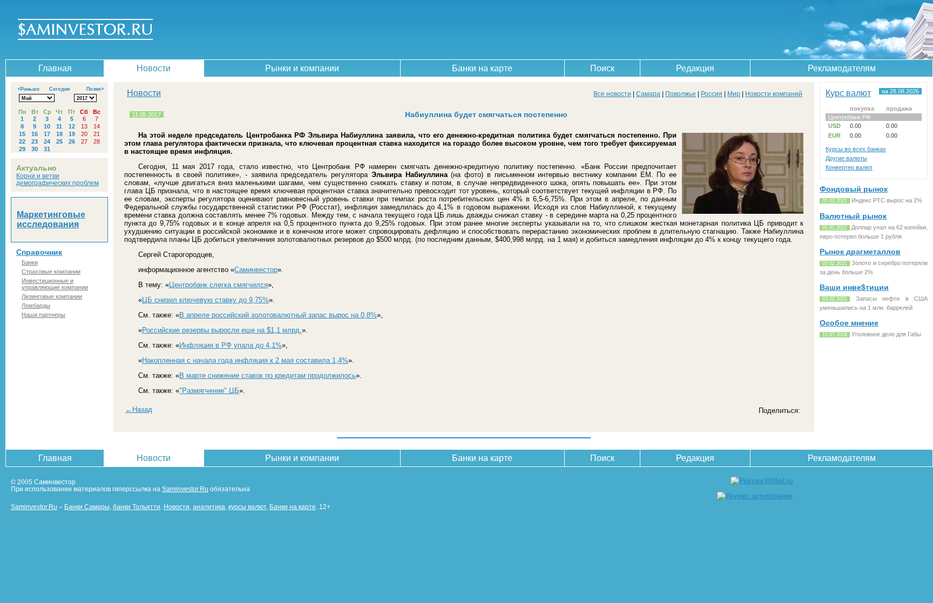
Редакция (695, 68)
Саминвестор (256, 270)
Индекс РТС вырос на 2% (886, 200)
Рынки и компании (302, 68)
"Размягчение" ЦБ (209, 391)
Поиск (602, 68)
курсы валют (247, 506)
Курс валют (848, 93)
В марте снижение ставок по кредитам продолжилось (267, 375)
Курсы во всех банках (856, 149)
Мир (733, 93)
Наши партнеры (43, 314)
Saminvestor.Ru (185, 488)
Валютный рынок (853, 216)
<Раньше (28, 89)
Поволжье (680, 93)
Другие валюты (846, 158)
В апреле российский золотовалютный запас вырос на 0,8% (278, 315)
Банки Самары (87, 506)
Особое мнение (849, 323)
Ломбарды (36, 305)
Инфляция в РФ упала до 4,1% (230, 345)
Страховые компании (51, 271)
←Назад (138, 409)
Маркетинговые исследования (51, 219)
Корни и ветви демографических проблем (57, 179)
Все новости (612, 93)
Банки (30, 262)
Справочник (39, 252)
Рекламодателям (842, 68)
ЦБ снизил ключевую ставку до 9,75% (205, 300)
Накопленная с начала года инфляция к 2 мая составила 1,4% (245, 360)
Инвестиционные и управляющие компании (55, 283)
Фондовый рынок (854, 189)
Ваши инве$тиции (854, 287)
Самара (648, 93)
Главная (55, 68)
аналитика (209, 506)
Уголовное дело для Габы (886, 334)
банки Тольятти (136, 506)
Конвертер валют (849, 167)
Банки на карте (482, 68)
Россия (711, 93)
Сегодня (59, 89)
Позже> (95, 89)
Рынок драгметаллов (860, 251)
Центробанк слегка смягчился (218, 285)
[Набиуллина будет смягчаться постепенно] (742, 213)
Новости (154, 68)
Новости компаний (773, 93)
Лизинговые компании (52, 296)
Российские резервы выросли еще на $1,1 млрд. (222, 330)
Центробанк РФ (849, 117)
